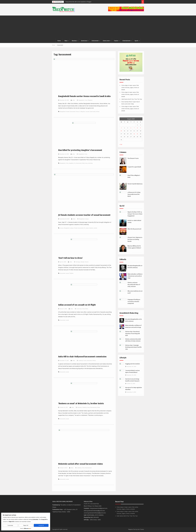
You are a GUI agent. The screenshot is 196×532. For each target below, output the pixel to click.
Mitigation (90, 100)
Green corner (106, 40)
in (79, 111)
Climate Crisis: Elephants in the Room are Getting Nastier (135, 239)
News (66, 40)
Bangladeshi (63, 111)
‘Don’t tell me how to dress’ (70, 258)
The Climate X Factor (133, 158)
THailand (71, 273)
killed (83, 163)
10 (121, 131)
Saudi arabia (93, 111)
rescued (87, 111)
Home (59, 40)
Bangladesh (81, 100)
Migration (83, 111)
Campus (87, 219)
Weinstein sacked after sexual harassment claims (80, 463)
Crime (86, 100)
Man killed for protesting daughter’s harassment (80, 150)
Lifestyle (82, 262)
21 (134, 133)
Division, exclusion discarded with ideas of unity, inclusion (134, 284)
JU (84, 228)
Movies (94, 360)
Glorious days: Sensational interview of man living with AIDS (132, 333)
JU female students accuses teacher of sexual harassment (84, 215)
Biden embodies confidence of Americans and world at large (135, 276)
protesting (90, 163)
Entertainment (126, 40)
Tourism (86, 262)
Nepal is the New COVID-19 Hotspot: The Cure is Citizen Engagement (135, 214)
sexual (87, 228)
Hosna (77, 111)
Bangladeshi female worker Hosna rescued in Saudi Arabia (84, 96)
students (91, 228)
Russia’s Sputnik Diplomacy (135, 184)
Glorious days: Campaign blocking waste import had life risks (133, 347)
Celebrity (81, 360)
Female (67, 111)
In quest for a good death (134, 167)
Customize (10, 525)
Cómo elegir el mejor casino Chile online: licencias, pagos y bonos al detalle (130, 87)
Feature (116, 40)
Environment (95, 40)
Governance (84, 40)
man (86, 163)
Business (74, 40)
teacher (95, 228)
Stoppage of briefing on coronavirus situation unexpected (134, 301)
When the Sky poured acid (134, 229)
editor (73, 100)
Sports (136, 40)
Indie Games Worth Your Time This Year (131, 99)
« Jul (121, 144)
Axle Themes (141, 529)
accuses (62, 228)
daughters (71, 163)
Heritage (78, 262)
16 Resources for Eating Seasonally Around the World (134, 194)
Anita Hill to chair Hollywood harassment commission (82, 356)
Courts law (79, 308)
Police (86, 308)
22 (137, 133)
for (75, 163)
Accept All (41, 525)
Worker (97, 111)
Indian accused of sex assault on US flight (77, 304)
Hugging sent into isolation (132, 364)
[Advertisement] (98, 27)
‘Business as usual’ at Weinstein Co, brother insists (81, 403)
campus (72, 228)
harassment (72, 111)
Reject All (25, 525)
